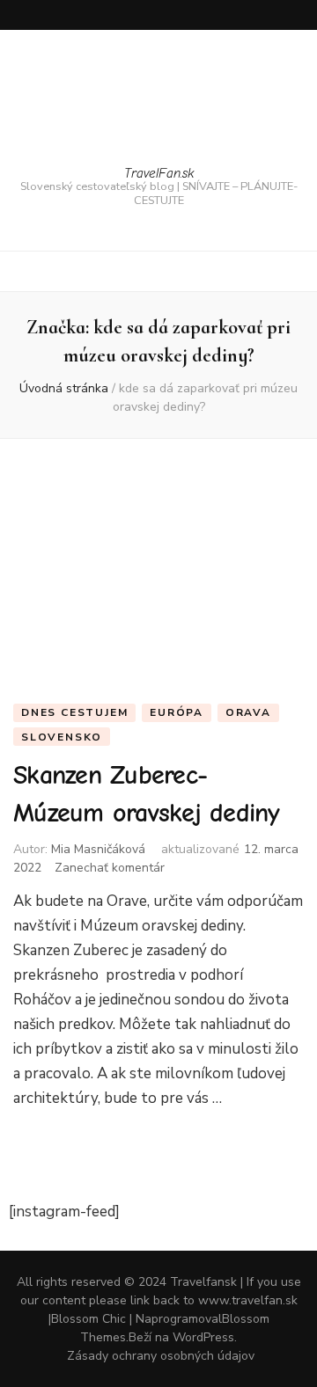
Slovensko (61, 737)
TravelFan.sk (159, 173)
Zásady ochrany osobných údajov (160, 1355)
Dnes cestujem (74, 712)
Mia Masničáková (98, 849)
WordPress (203, 1337)
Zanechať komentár (110, 867)
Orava (248, 712)
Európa (176, 712)
